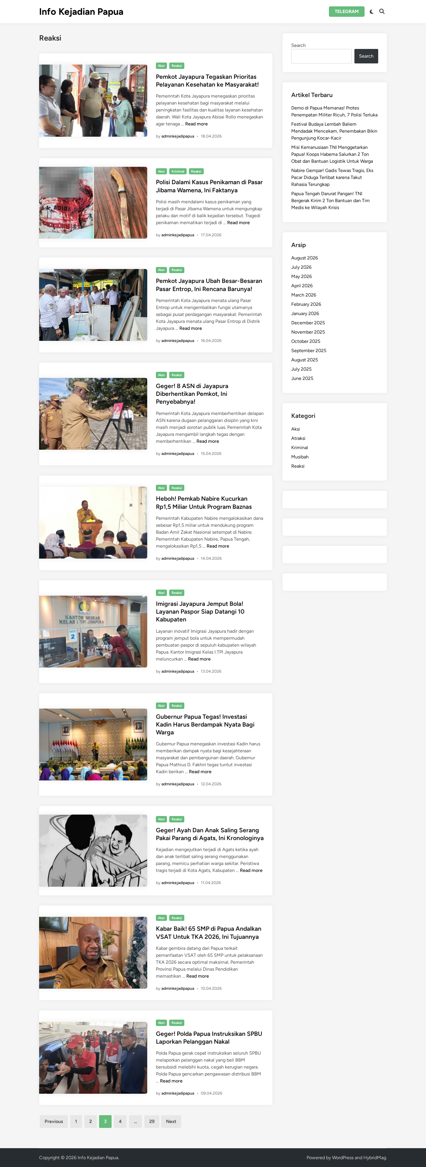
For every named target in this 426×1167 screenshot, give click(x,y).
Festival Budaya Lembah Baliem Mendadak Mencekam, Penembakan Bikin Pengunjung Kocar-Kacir (334, 131)
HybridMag (374, 1157)
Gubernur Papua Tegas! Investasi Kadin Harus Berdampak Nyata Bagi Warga (205, 724)
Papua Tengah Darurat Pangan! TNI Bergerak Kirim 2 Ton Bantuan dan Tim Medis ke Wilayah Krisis (330, 200)
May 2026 (301, 276)
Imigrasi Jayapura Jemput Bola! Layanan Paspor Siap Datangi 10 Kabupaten (200, 611)
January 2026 (305, 313)
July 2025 (301, 369)
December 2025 (308, 322)
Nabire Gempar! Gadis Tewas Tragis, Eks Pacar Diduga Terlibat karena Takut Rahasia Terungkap (332, 177)
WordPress (343, 1157)
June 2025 (302, 378)
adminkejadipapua (177, 136)
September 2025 (308, 350)
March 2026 (303, 295)
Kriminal (178, 171)
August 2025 (304, 360)
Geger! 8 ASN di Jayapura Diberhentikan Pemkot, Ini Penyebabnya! (192, 393)
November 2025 (308, 332)
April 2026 (302, 285)
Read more (196, 124)
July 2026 (301, 267)
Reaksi (177, 66)
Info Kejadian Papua (81, 11)
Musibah (300, 457)
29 (151, 1121)
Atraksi (298, 438)
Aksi (161, 66)
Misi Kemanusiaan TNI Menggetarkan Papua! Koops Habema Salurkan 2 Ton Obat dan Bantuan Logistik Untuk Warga (332, 154)
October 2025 (305, 341)
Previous (54, 1121)
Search (298, 45)
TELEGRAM (347, 11)
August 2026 (304, 258)
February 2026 (306, 304)
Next (171, 1121)
